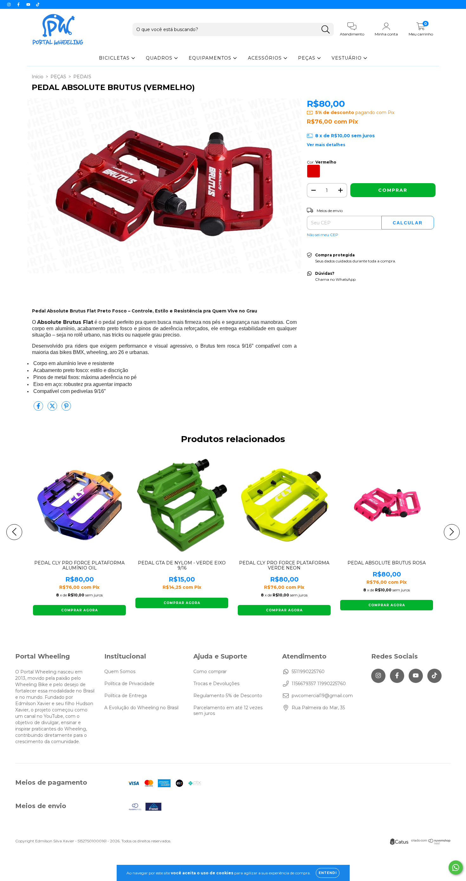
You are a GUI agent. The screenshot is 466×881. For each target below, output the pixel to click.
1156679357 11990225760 (319, 683)
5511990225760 (308, 671)
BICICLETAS (115, 58)
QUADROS (160, 58)
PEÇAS (307, 58)
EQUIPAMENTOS (211, 58)
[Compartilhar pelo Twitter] (53, 408)
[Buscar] (325, 29)
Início (37, 77)
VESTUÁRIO (347, 58)
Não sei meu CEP (322, 234)
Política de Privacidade (129, 683)
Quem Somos (119, 671)
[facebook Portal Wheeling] (19, 4)
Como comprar (210, 671)
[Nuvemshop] (431, 843)
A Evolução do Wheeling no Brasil (141, 708)
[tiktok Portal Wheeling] (38, 4)
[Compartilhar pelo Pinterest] (66, 408)
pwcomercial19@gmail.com (322, 695)
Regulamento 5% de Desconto (227, 695)
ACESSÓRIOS (265, 58)
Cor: (321, 162)
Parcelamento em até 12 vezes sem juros (227, 710)
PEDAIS (82, 77)
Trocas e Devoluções (216, 683)
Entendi (328, 873)
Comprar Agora (79, 610)
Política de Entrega (125, 695)
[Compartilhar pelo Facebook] (39, 408)
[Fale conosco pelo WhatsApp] (456, 867)
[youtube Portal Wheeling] (29, 4)
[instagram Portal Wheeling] (9, 4)
